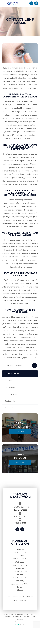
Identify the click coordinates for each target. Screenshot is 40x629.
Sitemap (20, 619)
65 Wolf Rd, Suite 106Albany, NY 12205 (20, 508)
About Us (8, 380)
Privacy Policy (29, 616)
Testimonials (10, 401)
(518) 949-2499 (20, 523)
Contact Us (9, 408)
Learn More (19, 432)
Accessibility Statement (13, 616)
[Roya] (20, 624)
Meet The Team (11, 394)
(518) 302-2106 (20, 517)
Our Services (10, 387)
